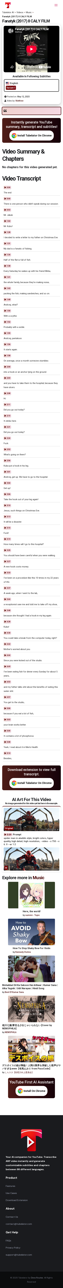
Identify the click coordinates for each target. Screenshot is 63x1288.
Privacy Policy (13, 1247)
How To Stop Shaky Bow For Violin (31, 948)
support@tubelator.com (19, 1254)
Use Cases (11, 1193)
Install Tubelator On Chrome (34, 135)
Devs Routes (37, 1277)
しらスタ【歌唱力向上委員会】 (19, 1072)
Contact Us (12, 1216)
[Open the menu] (56, 5)
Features (10, 1186)
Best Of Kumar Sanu (14, 992)
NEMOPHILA (10, 1032)
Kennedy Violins (23, 952)
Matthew (19, 101)
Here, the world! (31, 911)
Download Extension (17, 1200)
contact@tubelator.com (19, 1223)
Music (38, 877)
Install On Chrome (34, 1090)
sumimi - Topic (32, 915)
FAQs (8, 1240)
